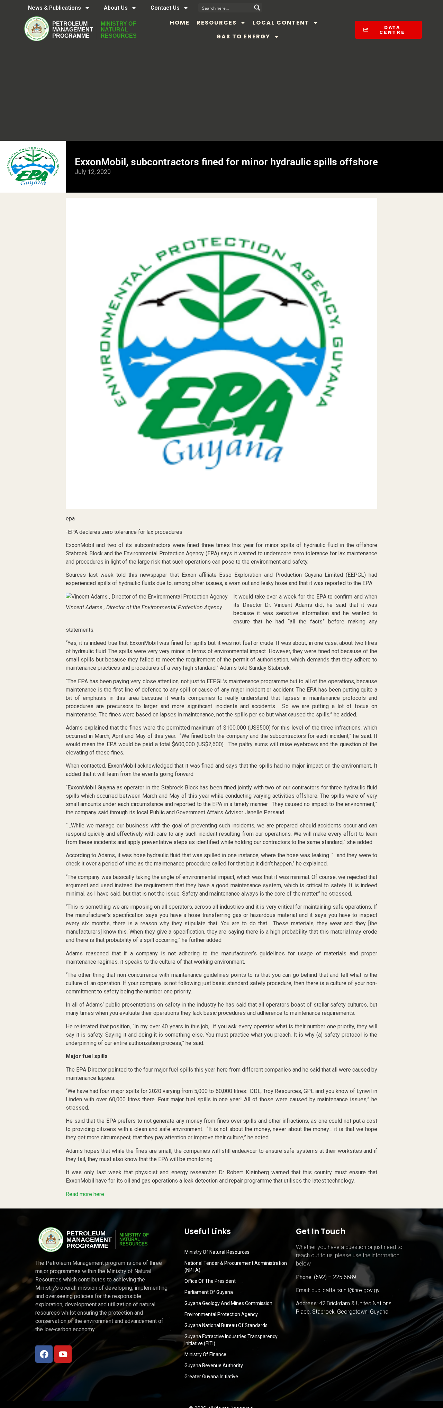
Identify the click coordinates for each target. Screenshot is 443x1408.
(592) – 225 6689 (335, 1277)
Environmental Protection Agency (221, 1314)
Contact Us (165, 7)
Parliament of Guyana (208, 1292)
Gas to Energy (243, 36)
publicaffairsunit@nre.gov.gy (345, 1290)
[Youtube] (63, 1354)
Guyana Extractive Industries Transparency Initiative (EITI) (231, 1340)
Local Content (281, 23)
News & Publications (54, 7)
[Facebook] (44, 1354)
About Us (116, 7)
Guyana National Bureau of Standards (226, 1325)
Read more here (85, 1194)
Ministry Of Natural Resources (217, 1252)
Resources (217, 23)
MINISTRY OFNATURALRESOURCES (119, 30)
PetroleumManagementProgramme (72, 30)
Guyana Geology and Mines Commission (228, 1303)
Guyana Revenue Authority (213, 1365)
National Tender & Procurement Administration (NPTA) (235, 1266)
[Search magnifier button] (257, 7)
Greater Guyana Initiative (211, 1376)
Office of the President (210, 1281)
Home (180, 23)
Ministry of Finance (205, 1354)
